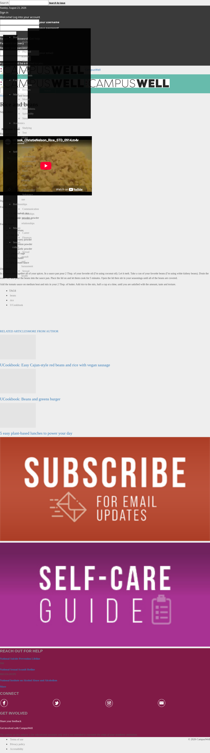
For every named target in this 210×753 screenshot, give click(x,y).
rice (12, 300)
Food (16, 80)
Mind (16, 94)
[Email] (23, 117)
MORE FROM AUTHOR (43, 331)
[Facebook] (38, 117)
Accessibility (29, 156)
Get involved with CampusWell (16, 728)
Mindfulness (28, 108)
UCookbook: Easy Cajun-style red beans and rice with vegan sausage (55, 365)
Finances (27, 237)
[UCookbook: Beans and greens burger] (18, 381)
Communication (30, 209)
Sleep (25, 61)
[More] (53, 117)
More (3, 686)
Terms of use (16, 739)
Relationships (20, 204)
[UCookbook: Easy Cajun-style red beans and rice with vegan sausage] (18, 347)
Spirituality (28, 113)
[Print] (30, 117)
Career (25, 232)
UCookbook (16, 305)
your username (49, 22)
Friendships (28, 213)
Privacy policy (17, 744)
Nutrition (27, 85)
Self (15, 151)
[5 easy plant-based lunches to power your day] (18, 415)
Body (16, 37)
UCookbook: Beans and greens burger (30, 399)
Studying (27, 127)
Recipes (26, 89)
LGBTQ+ (27, 166)
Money (17, 228)
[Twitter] (45, 117)
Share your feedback (10, 721)
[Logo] (127, 83)
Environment (29, 161)
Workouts (27, 75)
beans (13, 295)
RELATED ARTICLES (14, 331)
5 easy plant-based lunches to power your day (36, 433)
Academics (19, 123)
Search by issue (57, 2)
